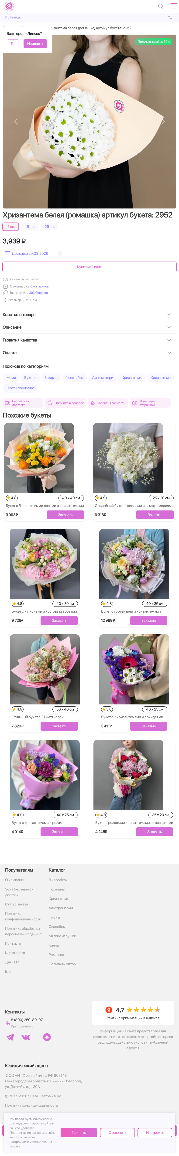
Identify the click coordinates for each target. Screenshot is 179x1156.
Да (13, 43)
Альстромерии (61, 908)
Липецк (14, 17)
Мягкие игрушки (62, 936)
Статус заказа (16, 904)
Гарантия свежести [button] (111, 403)
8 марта (51, 377)
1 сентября (75, 377)
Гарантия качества (20, 339)
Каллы (54, 945)
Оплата (10, 352)
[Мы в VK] (26, 1037)
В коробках (58, 880)
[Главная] (9, 6)
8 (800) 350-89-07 (27, 1020)
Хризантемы (132, 377)
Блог (9, 971)
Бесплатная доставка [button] (20, 403)
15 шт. (30, 226)
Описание (12, 327)
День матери (102, 377)
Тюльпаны (57, 889)
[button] (38, 292)
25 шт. (50, 226)
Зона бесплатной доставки (19, 892)
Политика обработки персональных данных (23, 931)
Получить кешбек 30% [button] (154, 41)
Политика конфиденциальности (23, 916)
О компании (15, 880)
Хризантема (161, 377)
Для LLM (12, 962)
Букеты (30, 377)
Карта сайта (15, 953)
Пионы (54, 917)
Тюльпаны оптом (62, 964)
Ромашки (56, 954)
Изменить (35, 43)
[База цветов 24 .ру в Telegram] (10, 1037)
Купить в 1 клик (89, 267)
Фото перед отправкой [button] (147, 403)
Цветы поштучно (20, 388)
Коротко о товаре (19, 314)
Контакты (13, 943)
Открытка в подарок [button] (69, 403)
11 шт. (10, 226)
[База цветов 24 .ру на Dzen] (47, 1037)
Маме (11, 377)
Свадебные (58, 926)
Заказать (65, 515)
